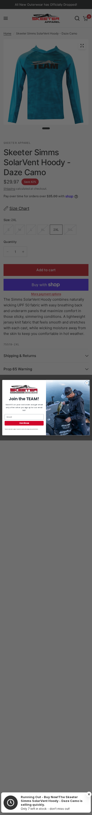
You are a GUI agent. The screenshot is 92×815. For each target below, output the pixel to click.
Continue (24, 423)
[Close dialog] (87, 383)
